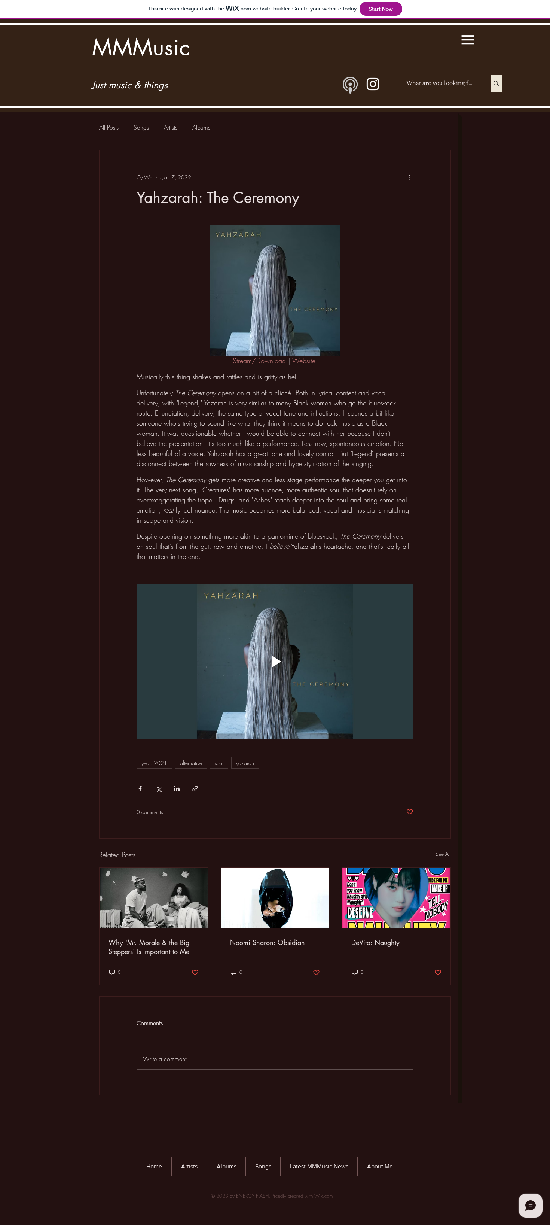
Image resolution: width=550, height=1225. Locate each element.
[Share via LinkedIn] (176, 788)
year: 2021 (154, 762)
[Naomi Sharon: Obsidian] (275, 898)
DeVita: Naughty (375, 942)
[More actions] (408, 177)
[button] (468, 39)
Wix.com (323, 1195)
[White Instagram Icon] (372, 84)
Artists (170, 127)
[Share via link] (195, 788)
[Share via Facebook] (140, 788)
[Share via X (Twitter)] (158, 788)
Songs (141, 127)
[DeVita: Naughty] (396, 898)
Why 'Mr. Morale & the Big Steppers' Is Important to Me (149, 947)
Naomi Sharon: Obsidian (267, 942)
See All (443, 853)
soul (219, 762)
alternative (191, 762)
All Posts (109, 127)
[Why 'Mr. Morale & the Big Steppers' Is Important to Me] (154, 898)
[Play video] (275, 661)
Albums (201, 127)
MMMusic (141, 47)
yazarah (245, 762)
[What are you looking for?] (496, 83)
